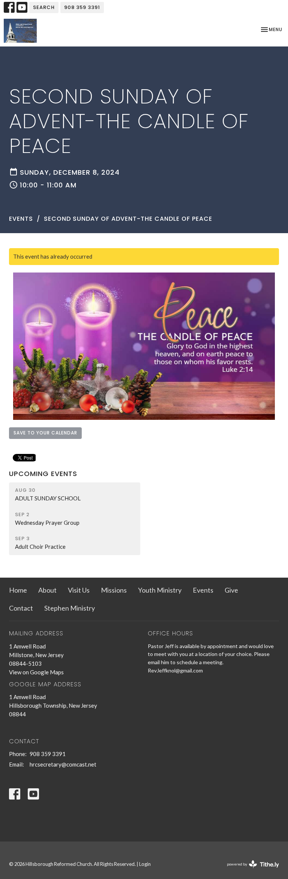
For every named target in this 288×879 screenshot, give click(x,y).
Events (21, 218)
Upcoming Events (43, 473)
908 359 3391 (82, 7)
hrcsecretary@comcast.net (63, 764)
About (47, 590)
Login (145, 864)
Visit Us (79, 590)
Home (18, 590)
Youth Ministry (160, 590)
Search (44, 7)
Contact (21, 608)
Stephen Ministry (69, 608)
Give (231, 590)
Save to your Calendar (45, 433)
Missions (114, 590)
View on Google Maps (36, 672)
